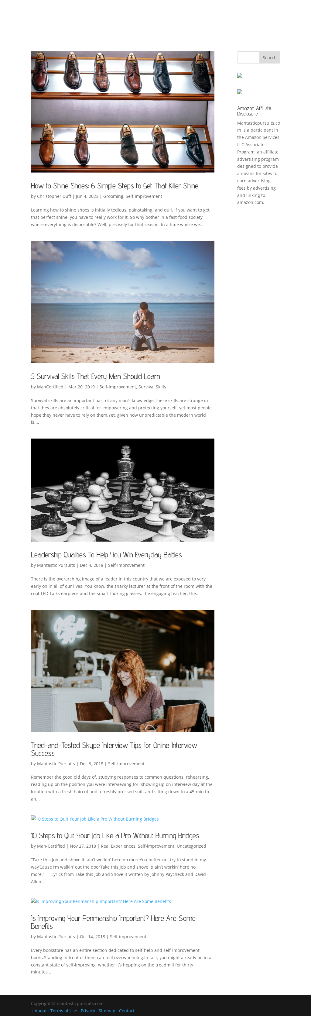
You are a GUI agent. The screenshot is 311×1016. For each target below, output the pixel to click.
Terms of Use (63, 1011)
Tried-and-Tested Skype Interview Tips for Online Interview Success (114, 749)
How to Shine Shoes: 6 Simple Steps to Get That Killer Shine (114, 185)
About (41, 1011)
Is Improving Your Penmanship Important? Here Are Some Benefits (113, 922)
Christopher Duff (54, 196)
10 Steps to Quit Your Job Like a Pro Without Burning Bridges (115, 835)
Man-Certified (51, 846)
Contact (127, 1011)
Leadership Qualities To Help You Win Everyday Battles (106, 554)
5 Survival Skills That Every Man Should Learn (95, 376)
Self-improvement (144, 196)
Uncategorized (191, 846)
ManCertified (50, 387)
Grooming (113, 196)
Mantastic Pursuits (56, 565)
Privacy (88, 1011)
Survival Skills (152, 387)
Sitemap (107, 1011)
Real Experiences (118, 846)
